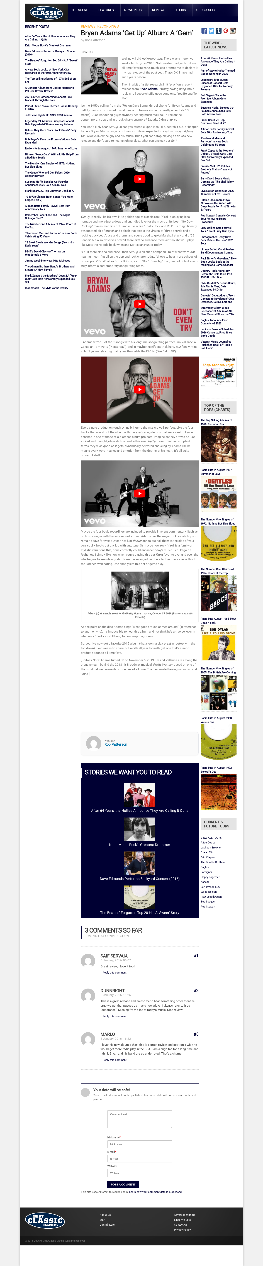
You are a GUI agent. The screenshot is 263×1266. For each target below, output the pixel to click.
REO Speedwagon (211, 896)
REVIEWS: (88, 26)
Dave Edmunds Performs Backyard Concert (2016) (140, 879)
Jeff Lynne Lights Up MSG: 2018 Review (48, 115)
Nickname (114, 1137)
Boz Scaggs (208, 901)
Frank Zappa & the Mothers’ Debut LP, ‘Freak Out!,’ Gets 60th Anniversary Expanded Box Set (51, 279)
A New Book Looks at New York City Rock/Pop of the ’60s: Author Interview (48, 71)
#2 (196, 991)
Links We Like (182, 1219)
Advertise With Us (184, 1214)
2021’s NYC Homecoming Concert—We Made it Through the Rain (48, 98)
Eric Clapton (208, 857)
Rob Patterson (95, 40)
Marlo (108, 1034)
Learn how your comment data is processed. (155, 1192)
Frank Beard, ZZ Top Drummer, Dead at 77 (49, 190)
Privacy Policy (182, 1229)
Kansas (205, 882)
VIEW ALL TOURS (211, 837)
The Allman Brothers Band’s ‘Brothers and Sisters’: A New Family (49, 268)
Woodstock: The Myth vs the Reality (46, 288)
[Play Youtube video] (140, 179)
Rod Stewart (208, 906)
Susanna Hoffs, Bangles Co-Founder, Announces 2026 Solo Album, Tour (46, 183)
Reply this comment (114, 972)
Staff (102, 1219)
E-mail (111, 1151)
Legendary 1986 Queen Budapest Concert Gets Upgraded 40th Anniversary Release (49, 122)
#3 (196, 1034)
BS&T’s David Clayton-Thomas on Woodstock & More (45, 253)
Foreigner (206, 872)
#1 (196, 956)
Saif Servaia (114, 955)
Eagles (205, 867)
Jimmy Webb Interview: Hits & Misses (47, 260)
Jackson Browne (211, 847)
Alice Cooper (208, 842)
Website (112, 1166)
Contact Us (180, 1224)
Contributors (107, 1224)
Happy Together (210, 877)
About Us (105, 1214)
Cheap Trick (208, 852)
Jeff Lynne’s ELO (210, 887)
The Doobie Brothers (213, 862)
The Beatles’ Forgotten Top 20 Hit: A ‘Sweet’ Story (139, 913)
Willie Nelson (209, 891)
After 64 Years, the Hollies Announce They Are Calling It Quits (139, 811)
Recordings (108, 26)
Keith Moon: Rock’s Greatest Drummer (48, 45)
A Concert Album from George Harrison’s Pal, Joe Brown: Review (49, 89)
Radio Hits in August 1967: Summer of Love (51, 148)
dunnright (113, 990)
